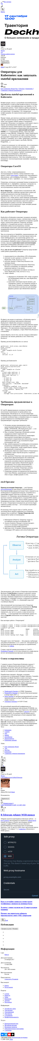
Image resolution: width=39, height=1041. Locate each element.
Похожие (15, 928)
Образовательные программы (14, 1028)
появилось (22, 829)
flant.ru (7, 954)
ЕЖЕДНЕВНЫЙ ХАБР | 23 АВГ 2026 (13, 805)
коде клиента (5, 820)
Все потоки (7, 2)
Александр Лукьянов (11, 979)
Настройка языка (6, 1037)
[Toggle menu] (1, 2)
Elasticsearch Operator (11, 691)
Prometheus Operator (7, 651)
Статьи (7, 994)
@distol (12, 792)
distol (2, 67)
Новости (7, 995)
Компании (8, 999)
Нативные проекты (11, 1027)
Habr (11, 1039)
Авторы (7, 1000)
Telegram (19, 777)
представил (14, 175)
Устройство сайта (10, 1008)
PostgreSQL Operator (11, 693)
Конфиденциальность (12, 1017)
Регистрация (9, 987)
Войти (7, 985)
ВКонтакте (8, 777)
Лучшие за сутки (6, 928)
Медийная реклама (11, 1025)
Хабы (6, 997)
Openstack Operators (11, 701)
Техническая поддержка (19, 1037)
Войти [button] (3, 12)
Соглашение (8, 1015)
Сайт (2, 777)
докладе (26, 711)
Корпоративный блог (11, 1023)
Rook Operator (9, 696)
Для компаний (9, 1012)
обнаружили (32, 820)
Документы (8, 1014)
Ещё (6, 920)
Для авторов (8, 1010)
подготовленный (6, 489)
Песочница (8, 1002)
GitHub (11, 646)
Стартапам (8, 1030)
